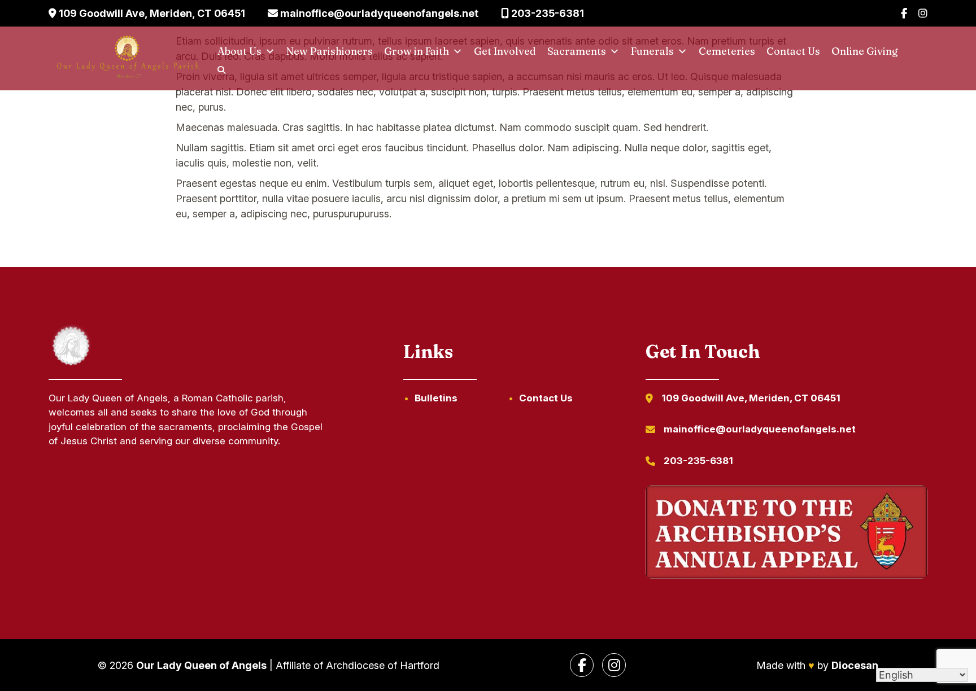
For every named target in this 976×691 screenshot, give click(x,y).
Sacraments (576, 51)
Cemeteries (727, 51)
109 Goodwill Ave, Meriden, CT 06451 (150, 13)
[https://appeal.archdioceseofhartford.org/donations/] (786, 534)
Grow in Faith (416, 51)
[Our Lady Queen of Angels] (127, 58)
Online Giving (864, 51)
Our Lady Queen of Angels (201, 665)
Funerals (652, 51)
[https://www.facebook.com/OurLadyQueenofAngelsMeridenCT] (582, 665)
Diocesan (854, 665)
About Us (239, 51)
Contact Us (793, 51)
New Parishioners (329, 51)
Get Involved (505, 51)
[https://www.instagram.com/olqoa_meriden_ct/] (614, 665)
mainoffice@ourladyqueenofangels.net (378, 13)
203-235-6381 (546, 13)
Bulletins (436, 398)
